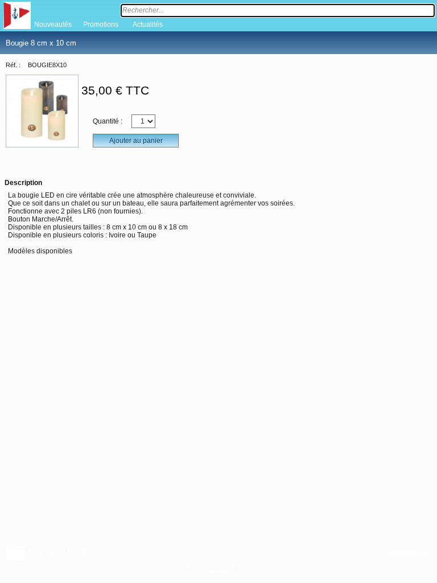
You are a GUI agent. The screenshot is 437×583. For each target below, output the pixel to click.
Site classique (407, 552)
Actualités (148, 24)
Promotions (100, 24)
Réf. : (13, 64)
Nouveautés (53, 24)
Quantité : (107, 121)
